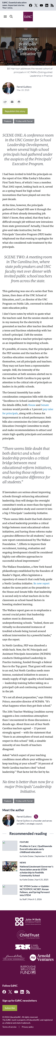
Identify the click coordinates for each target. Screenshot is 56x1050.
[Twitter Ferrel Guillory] (36, 816)
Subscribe (10, 1007)
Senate (45, 405)
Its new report (41, 583)
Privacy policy (28, 1027)
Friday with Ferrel (24, 121)
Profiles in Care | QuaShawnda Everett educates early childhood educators (36, 849)
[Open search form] (11, 16)
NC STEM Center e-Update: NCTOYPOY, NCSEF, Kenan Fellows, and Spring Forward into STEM (35, 890)
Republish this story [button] (15, 111)
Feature (7, 121)
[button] (12, 102)
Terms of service (9, 1027)
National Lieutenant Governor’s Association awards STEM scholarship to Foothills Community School (36, 871)
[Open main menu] (5, 16)
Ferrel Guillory (24, 86)
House (31, 405)
